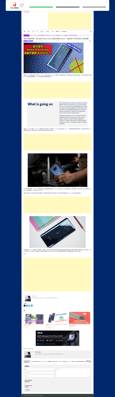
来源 (25, 254)
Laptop (33, 31)
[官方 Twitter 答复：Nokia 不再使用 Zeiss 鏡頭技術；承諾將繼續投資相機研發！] (80, 318)
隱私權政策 (64, 31)
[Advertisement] (69, 20)
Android (41, 31)
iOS (37, 31)
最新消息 (30, 41)
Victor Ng (35, 41)
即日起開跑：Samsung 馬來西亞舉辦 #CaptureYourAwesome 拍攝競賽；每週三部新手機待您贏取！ (40, 362)
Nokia (32, 348)
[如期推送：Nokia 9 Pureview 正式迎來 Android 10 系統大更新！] (57, 318)
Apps (53, 31)
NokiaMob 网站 (29, 128)
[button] (41, 7)
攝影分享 (58, 31)
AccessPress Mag (39, 395)
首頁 (25, 31)
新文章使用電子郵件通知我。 (28, 386)
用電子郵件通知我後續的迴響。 (28, 381)
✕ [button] (106, 1)
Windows (47, 31)
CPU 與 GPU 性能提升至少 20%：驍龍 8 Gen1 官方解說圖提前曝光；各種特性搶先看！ (74, 362)
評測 (29, 31)
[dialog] (57, 5)
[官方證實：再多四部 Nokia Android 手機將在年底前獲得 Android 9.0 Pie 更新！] (34, 318)
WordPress (30, 395)
